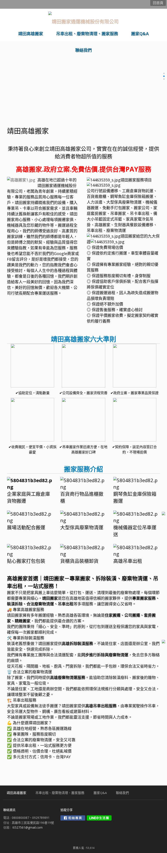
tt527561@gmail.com (28, 827)
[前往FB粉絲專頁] (72, 818)
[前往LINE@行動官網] (99, 818)
